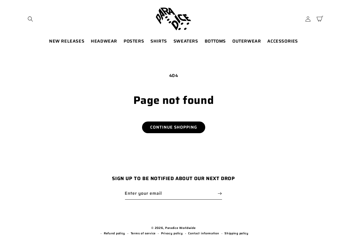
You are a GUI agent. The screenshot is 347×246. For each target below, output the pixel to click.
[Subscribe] (219, 193)
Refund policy (114, 233)
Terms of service (143, 233)
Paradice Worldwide (180, 228)
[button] (30, 19)
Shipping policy (236, 233)
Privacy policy (172, 233)
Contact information (203, 233)
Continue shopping (173, 127)
